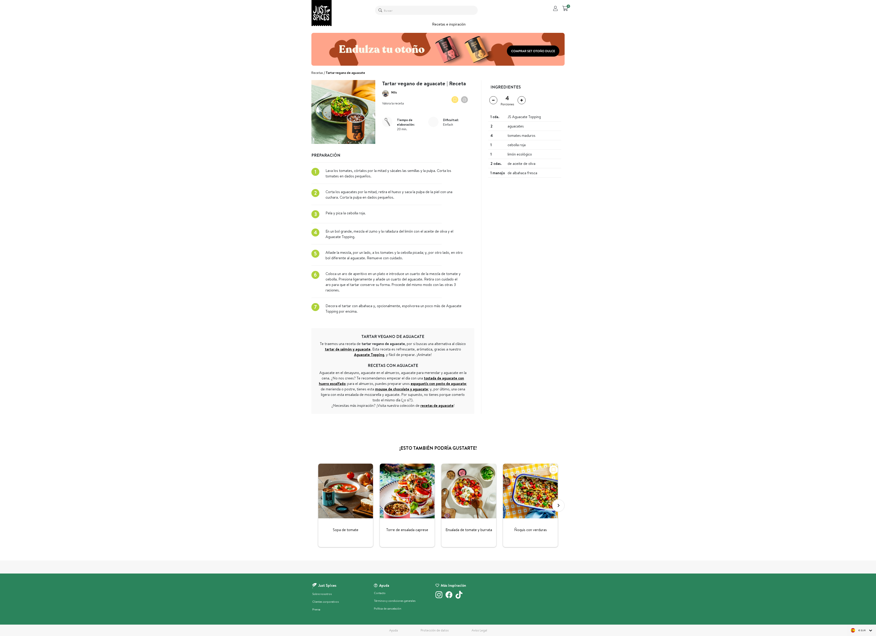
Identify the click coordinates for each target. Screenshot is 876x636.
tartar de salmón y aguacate (347, 349)
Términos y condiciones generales (394, 601)
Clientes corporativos (325, 602)
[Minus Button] (493, 100)
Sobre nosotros (322, 594)
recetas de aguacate (437, 405)
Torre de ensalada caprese (407, 529)
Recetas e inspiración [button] (449, 24)
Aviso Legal (479, 630)
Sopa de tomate (345, 529)
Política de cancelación (387, 608)
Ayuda (393, 630)
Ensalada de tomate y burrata (469, 529)
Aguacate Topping (369, 354)
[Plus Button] (522, 100)
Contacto (380, 593)
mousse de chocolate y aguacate (401, 389)
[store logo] (321, 13)
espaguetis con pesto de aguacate (438, 383)
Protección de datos (435, 630)
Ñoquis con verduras (530, 529)
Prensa (316, 609)
